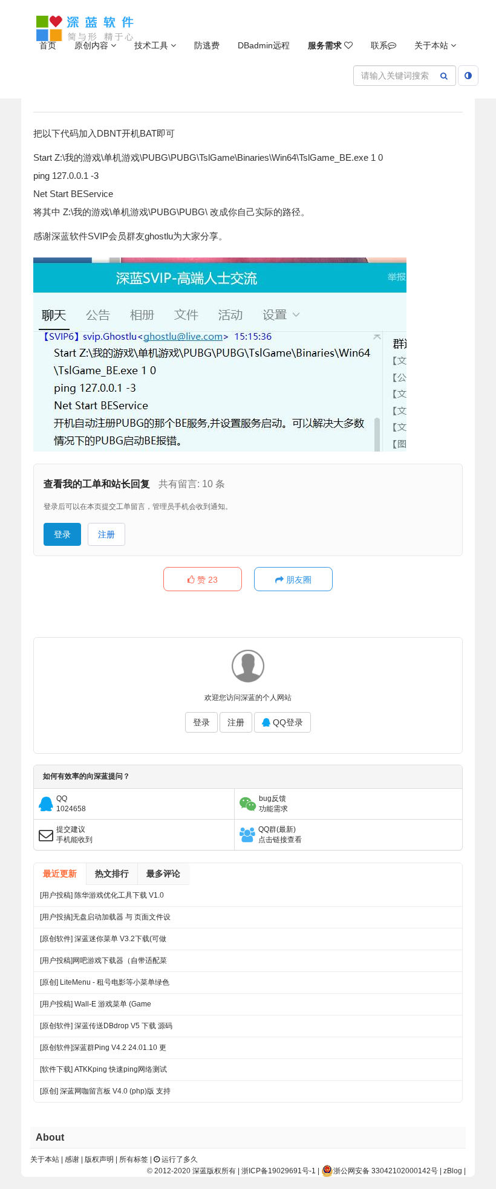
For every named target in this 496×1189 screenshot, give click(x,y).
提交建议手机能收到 (74, 834)
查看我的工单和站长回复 (97, 484)
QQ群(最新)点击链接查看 (280, 834)
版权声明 (99, 1159)
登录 (62, 534)
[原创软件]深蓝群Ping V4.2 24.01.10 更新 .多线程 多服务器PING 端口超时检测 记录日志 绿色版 (103, 1050)
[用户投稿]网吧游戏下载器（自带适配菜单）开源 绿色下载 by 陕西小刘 (103, 963)
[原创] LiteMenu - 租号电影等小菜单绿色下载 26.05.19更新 (104, 985)
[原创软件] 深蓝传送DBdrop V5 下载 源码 (106, 1026)
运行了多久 (179, 1159)
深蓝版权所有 (214, 1171)
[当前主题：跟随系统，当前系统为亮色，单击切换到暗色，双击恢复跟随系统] (468, 75)
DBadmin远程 (264, 45)
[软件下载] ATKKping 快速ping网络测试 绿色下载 (103, 1072)
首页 (47, 45)
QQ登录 (286, 722)
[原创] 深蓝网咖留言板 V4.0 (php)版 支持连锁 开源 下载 (105, 1094)
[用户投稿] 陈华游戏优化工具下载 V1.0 (102, 895)
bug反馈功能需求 (273, 803)
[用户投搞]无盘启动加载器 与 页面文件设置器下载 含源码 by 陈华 (105, 920)
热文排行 (112, 873)
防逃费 (207, 45)
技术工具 (152, 45)
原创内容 (92, 45)
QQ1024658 (71, 803)
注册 (106, 534)
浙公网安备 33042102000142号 (385, 1171)
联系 (379, 45)
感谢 (72, 1159)
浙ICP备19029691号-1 (278, 1171)
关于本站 (432, 45)
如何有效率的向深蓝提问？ (86, 776)
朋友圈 (298, 580)
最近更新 (60, 873)
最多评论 (163, 873)
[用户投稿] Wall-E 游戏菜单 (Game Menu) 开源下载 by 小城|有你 (95, 1007)
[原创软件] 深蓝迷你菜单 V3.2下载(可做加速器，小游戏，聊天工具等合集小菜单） (103, 942)
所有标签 (133, 1159)
